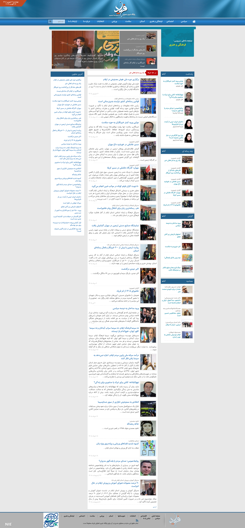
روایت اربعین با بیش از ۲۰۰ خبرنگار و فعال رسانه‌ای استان (116, 249)
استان (142, 21)
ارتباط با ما (72, 21)
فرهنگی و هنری (156, 21)
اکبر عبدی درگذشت (130, 269)
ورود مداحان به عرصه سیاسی (173, 224)
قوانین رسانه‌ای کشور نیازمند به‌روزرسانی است (118, 101)
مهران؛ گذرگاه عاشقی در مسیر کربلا (172, 194)
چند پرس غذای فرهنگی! (172, 258)
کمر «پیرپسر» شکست (173, 246)
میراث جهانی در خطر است (72, 203)
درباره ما (86, 21)
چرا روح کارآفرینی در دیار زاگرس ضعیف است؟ (174, 136)
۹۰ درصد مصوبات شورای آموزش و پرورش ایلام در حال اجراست (115, 484)
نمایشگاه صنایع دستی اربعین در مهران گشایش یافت (115, 226)
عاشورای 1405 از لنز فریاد (172, 205)
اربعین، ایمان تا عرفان (173, 325)
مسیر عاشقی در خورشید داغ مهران (172, 182)
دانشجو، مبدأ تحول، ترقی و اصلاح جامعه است (171, 301)
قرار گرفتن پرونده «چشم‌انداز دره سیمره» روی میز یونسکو (67, 224)
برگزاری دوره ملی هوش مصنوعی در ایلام (121, 79)
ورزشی (114, 21)
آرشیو (164, 74)
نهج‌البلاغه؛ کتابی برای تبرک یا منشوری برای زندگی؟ (173, 96)
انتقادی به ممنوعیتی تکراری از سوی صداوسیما (118, 402)
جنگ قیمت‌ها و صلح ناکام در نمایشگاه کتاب (172, 268)
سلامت (128, 21)
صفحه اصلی (156, 516)
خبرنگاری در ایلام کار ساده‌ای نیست (69, 91)
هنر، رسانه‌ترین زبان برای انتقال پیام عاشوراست (118, 208)
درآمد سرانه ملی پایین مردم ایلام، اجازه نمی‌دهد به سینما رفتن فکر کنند (116, 356)
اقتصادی (144, 516)
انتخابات (100, 21)
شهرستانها (121, 516)
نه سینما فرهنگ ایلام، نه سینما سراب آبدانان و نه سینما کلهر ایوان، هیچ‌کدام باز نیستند (114, 329)
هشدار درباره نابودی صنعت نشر (171, 290)
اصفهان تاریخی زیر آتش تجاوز (172, 235)
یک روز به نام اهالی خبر (172, 160)
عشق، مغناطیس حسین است (172, 314)
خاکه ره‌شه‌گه (133, 424)
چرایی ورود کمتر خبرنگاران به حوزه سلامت (173, 82)
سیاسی (184, 21)
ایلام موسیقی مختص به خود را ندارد (172, 336)
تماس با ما (146, 518)
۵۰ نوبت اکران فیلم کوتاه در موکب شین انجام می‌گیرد (115, 186)
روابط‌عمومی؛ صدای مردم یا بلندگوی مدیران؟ (173, 109)
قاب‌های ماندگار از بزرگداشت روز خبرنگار (173, 171)
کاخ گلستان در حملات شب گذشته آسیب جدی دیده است (67, 218)
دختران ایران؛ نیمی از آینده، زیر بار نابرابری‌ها (173, 123)
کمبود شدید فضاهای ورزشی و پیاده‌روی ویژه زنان (117, 444)
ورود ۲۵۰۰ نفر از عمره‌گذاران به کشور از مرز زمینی (68, 211)
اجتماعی (170, 21)
